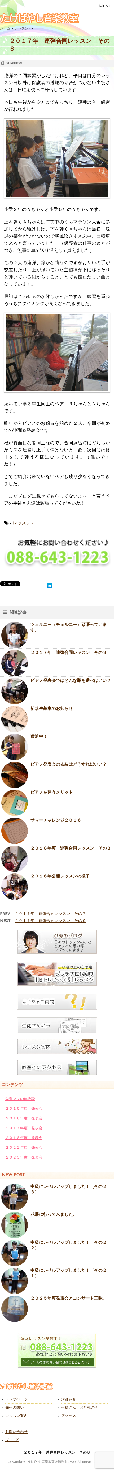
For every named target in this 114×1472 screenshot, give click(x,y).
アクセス (68, 1416)
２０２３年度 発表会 (23, 1158)
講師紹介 (68, 1400)
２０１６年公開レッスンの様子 (60, 876)
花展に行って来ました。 (53, 1215)
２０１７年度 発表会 (23, 1128)
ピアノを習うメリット (51, 792)
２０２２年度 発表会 (23, 1148)
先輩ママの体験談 (20, 1099)
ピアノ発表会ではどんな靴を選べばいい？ (70, 681)
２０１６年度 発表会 (23, 1119)
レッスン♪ (23, 523)
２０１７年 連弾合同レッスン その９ (68, 653)
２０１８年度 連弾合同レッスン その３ (70, 848)
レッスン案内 (16, 1416)
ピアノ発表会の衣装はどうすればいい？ (68, 764)
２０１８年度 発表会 (23, 1138)
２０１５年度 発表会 (23, 1109)
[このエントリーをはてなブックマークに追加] (49, 584)
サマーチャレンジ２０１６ (55, 820)
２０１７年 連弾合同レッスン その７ (50, 914)
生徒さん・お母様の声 (79, 1408)
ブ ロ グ (12, 1440)
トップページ (16, 1400)
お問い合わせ (16, 1432)
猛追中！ (38, 737)
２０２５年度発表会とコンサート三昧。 (68, 1298)
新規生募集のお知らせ (51, 709)
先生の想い (14, 1408)
